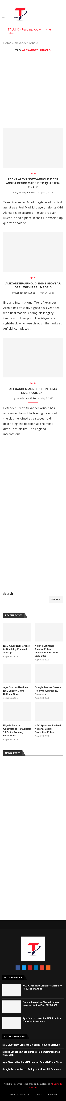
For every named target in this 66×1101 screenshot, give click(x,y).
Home (7, 43)
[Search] (62, 18)
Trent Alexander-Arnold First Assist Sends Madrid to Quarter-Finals (33, 183)
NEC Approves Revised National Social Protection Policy (48, 729)
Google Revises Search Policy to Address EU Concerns (48, 690)
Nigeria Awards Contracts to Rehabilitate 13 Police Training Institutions (17, 730)
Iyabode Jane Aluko (26, 192)
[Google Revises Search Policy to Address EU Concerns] (49, 673)
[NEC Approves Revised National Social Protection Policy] (49, 711)
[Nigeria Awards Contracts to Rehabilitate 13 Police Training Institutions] (17, 711)
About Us (24, 1094)
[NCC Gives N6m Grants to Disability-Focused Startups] (17, 632)
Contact (38, 1094)
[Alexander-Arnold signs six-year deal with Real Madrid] (33, 252)
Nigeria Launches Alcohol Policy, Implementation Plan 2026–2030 (46, 650)
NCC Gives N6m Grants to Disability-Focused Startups (16, 649)
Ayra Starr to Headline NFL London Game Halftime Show (15, 690)
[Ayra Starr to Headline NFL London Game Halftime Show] (17, 673)
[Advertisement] (33, 90)
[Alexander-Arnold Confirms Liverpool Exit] (33, 357)
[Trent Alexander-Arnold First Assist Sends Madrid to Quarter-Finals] (33, 148)
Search (8, 593)
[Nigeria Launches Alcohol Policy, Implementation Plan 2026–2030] (49, 632)
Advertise (52, 1094)
